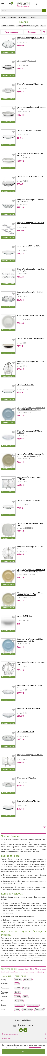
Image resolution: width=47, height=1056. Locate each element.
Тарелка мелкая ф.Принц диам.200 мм (30, 315)
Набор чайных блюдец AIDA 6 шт (28, 801)
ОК (23, 1052)
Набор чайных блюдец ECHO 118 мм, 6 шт (30, 686)
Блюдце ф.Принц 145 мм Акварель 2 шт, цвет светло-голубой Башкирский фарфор (31, 409)
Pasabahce (28, 979)
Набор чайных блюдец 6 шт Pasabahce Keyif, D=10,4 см (30, 200)
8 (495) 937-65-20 (23, 1020)
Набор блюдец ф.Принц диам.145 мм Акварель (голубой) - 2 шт (30, 640)
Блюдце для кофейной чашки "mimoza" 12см (31, 524)
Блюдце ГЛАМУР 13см (24, 616)
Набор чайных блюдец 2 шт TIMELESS (30, 755)
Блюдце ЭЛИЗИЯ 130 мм (25, 732)
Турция (25, 997)
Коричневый (27, 1009)
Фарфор (26, 988)
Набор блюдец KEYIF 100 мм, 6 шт (29, 709)
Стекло (17, 988)
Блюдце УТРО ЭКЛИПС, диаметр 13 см (30, 338)
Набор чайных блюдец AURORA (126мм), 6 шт (31, 663)
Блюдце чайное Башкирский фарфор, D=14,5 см (30, 154)
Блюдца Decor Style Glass (28, 969)
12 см (19, 26)
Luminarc (18, 979)
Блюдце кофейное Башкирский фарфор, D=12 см (31, 108)
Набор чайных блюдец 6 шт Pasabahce (30, 223)
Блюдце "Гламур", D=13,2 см (26, 61)
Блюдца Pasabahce (15, 972)
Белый (17, 1009)
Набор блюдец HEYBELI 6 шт (27, 778)
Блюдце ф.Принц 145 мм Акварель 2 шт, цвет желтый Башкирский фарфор (31, 571)
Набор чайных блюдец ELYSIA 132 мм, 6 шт (30, 547)
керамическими (9, 878)
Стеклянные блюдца (30, 26)
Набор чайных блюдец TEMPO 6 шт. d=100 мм (29, 432)
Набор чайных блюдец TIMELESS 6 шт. (30, 84)
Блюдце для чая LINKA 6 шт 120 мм (29, 246)
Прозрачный (39, 1009)
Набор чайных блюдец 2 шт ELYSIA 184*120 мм (29, 478)
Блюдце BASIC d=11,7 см (25, 385)
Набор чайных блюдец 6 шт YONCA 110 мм (30, 293)
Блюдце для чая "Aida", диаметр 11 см (30, 176)
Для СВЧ (17, 992)
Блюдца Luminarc (8, 26)
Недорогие (19, 1001)
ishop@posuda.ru (25, 1025)
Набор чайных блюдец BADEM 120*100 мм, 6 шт (30, 362)
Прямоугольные (33, 1005)
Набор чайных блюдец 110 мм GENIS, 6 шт (30, 39)
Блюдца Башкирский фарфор (33, 972)
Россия (17, 997)
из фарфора (19, 878)
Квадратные (19, 1005)
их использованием (35, 1047)
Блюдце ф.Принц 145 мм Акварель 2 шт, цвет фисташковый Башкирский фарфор (31, 455)
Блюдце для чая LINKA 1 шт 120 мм (29, 130)
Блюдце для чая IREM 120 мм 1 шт (28, 500)
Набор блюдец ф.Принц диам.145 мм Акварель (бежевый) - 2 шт (30, 594)
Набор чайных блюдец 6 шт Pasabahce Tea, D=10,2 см (30, 270)
